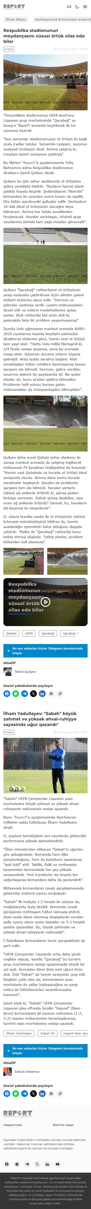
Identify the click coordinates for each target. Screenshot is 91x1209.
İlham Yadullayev (19, 1033)
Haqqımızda (12, 1125)
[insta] (17, 1164)
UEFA (29, 633)
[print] (51, 693)
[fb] (6, 693)
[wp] (15, 693)
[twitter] (33, 693)
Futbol (8, 49)
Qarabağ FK (71, 633)
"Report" (29, 163)
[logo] (14, 7)
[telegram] (24, 693)
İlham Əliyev (16, 19)
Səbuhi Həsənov (27, 1072)
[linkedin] (42, 693)
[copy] (60, 693)
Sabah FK (47, 1033)
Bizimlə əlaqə (63, 1125)
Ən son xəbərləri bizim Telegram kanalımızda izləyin (47, 651)
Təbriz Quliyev (25, 672)
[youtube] (57, 1164)
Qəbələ (11, 633)
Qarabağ (48, 633)
